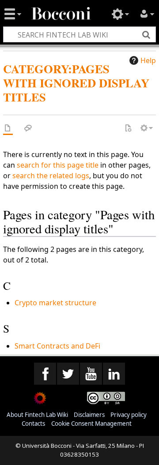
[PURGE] (128, 128)
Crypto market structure (55, 303)
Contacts (33, 424)
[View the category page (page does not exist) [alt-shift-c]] (8, 128)
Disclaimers (89, 415)
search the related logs (50, 175)
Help (148, 60)
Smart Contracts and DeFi (57, 346)
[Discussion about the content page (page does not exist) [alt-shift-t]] (28, 128)
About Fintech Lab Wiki (37, 415)
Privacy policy (128, 415)
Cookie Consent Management (91, 424)
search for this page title (57, 165)
